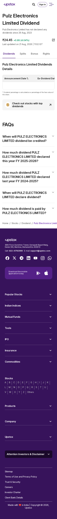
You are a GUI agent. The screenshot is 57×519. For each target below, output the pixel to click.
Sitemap (9, 471)
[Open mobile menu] (51, 4)
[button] (9, 53)
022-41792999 (16, 251)
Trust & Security (12, 482)
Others (30, 392)
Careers (9, 487)
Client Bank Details (14, 497)
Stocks (15, 223)
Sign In (42, 4)
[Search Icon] (35, 4)
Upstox (28, 507)
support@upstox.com (40, 251)
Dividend (26, 223)
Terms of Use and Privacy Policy (21, 476)
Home (5, 223)
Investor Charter (13, 492)
